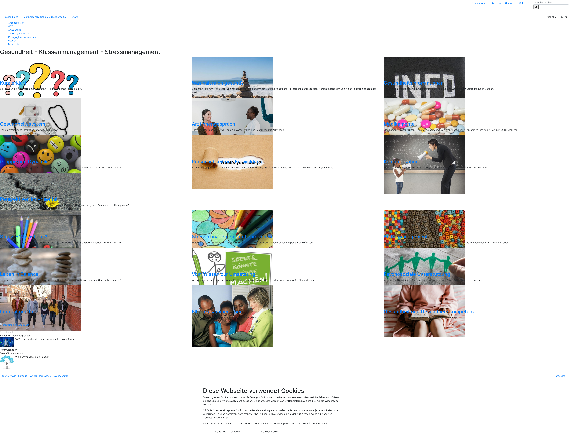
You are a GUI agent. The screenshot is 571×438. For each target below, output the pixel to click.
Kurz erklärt (13, 83)
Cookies (560, 375)
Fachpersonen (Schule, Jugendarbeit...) (45, 16)
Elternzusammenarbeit (217, 311)
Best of (12, 40)
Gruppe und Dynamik (24, 161)
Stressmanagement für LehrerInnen (232, 237)
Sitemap (509, 2)
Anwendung (14, 29)
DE (529, 2)
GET (10, 26)
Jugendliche (11, 16)
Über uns (495, 2)
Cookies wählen (270, 431)
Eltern (74, 16)
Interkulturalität (17, 311)
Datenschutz (61, 375)
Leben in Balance (19, 274)
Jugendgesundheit (18, 33)
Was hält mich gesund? (218, 83)
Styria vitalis (9, 375)
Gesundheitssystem (22, 124)
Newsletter (14, 44)
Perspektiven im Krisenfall (29, 199)
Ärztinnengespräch (213, 124)
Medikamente (399, 124)
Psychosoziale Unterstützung (417, 274)
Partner (33, 375)
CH (521, 2)
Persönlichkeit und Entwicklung (227, 161)
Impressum (45, 375)
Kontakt (22, 375)
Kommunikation (401, 161)
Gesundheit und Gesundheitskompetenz (429, 311)
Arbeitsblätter (16, 22)
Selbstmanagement (406, 237)
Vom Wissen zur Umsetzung (223, 274)
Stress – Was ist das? (23, 237)
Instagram (480, 2)
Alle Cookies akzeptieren (226, 431)
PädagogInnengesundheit (22, 37)
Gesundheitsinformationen (414, 83)
